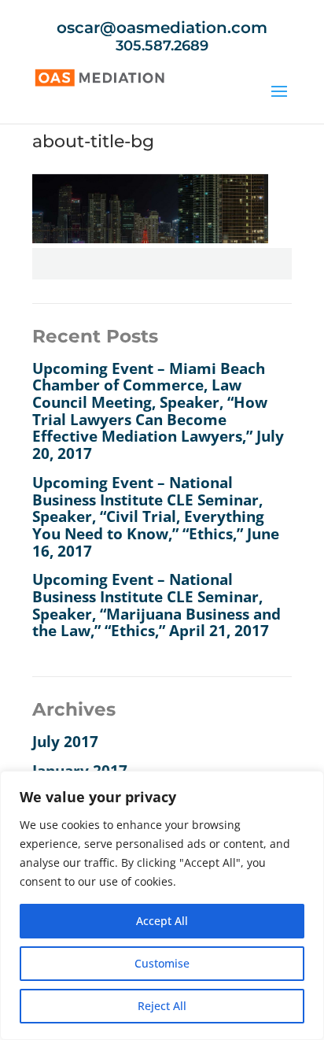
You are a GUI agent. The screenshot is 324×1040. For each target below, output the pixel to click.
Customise (162, 963)
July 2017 (65, 741)
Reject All (162, 1005)
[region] (162, 905)
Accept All (162, 920)
